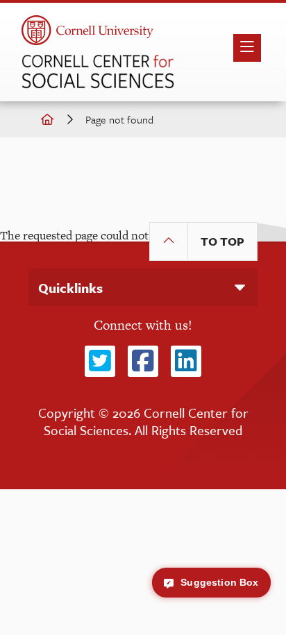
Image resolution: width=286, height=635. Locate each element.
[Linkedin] (186, 361)
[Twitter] (100, 361)
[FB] (143, 361)
